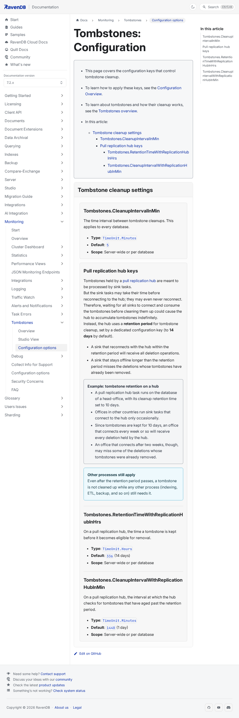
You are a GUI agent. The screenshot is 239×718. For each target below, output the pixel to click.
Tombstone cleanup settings (117, 132)
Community (20, 57)
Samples (35, 34)
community (64, 679)
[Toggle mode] (193, 7)
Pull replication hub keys (121, 145)
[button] (34, 95)
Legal (77, 707)
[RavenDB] (15, 7)
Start (14, 19)
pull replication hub (139, 280)
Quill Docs (35, 49)
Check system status (69, 691)
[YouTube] (219, 707)
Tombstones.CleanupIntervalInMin (129, 138)
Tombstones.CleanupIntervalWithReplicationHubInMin (218, 76)
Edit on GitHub (90, 653)
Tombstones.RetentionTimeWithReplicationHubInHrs (218, 61)
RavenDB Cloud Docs (35, 42)
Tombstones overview (117, 111)
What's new (20, 64)
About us (61, 707)
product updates (52, 685)
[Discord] (228, 707)
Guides (35, 27)
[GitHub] (209, 707)
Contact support (53, 674)
